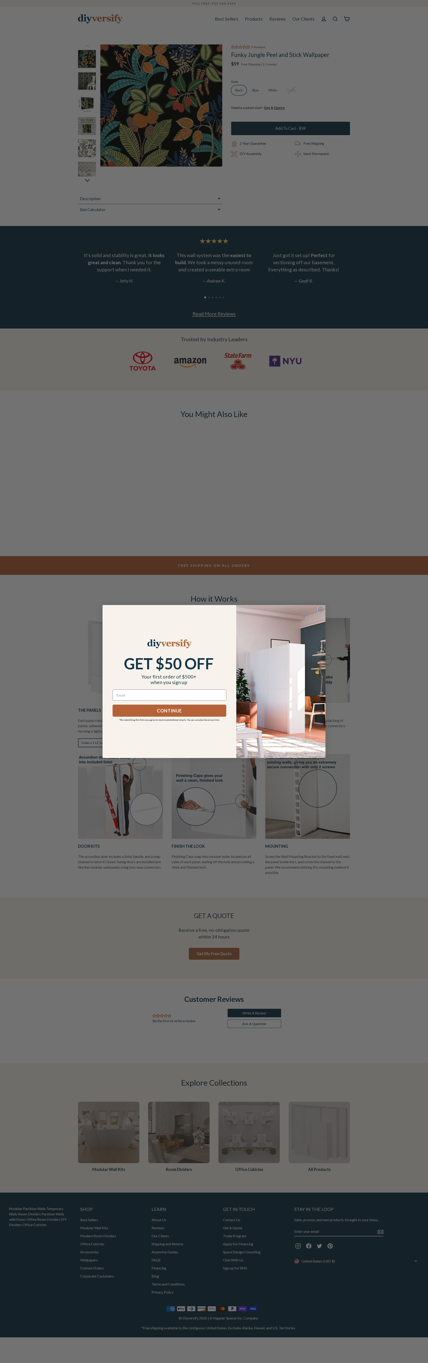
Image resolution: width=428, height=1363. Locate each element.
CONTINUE (169, 710)
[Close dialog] (321, 609)
